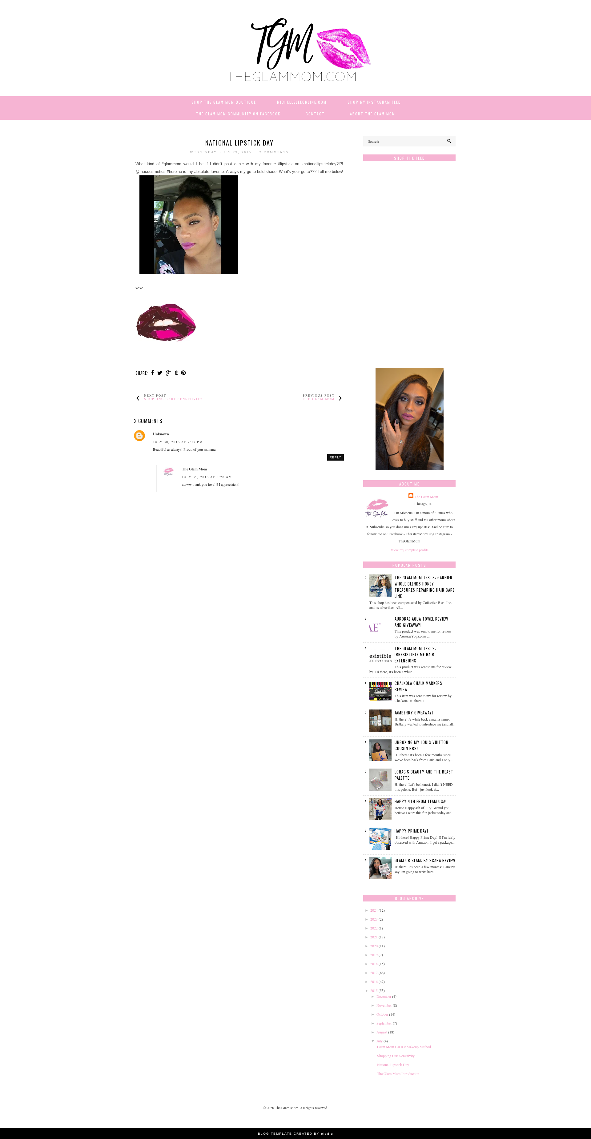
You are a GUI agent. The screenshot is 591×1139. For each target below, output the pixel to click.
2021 (374, 936)
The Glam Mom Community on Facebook (238, 113)
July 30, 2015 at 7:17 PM (178, 442)
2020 (374, 945)
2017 (374, 972)
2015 (374, 990)
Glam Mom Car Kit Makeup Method (404, 1046)
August (381, 1031)
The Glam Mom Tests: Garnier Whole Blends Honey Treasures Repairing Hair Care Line (425, 586)
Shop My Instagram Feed (374, 102)
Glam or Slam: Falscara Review (425, 860)
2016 (374, 981)
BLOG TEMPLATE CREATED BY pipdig (295, 1133)
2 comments (274, 152)
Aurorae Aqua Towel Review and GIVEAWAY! (421, 622)
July (379, 1040)
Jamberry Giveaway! (414, 712)
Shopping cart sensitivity (173, 399)
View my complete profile (409, 549)
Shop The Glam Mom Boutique (223, 102)
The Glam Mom (194, 469)
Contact (315, 113)
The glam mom (319, 399)
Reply (335, 457)
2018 (374, 963)
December (383, 996)
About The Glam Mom (372, 113)
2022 (374, 927)
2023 (374, 919)
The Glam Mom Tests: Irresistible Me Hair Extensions (415, 654)
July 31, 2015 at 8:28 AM (207, 477)
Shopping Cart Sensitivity (396, 1055)
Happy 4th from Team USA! (421, 801)
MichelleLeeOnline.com (302, 102)
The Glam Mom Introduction (398, 1073)
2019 (374, 954)
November (384, 1005)
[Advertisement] (409, 267)
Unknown (161, 434)
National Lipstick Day (393, 1064)
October (382, 1014)
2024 (374, 910)
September (384, 1023)
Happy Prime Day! (411, 831)
